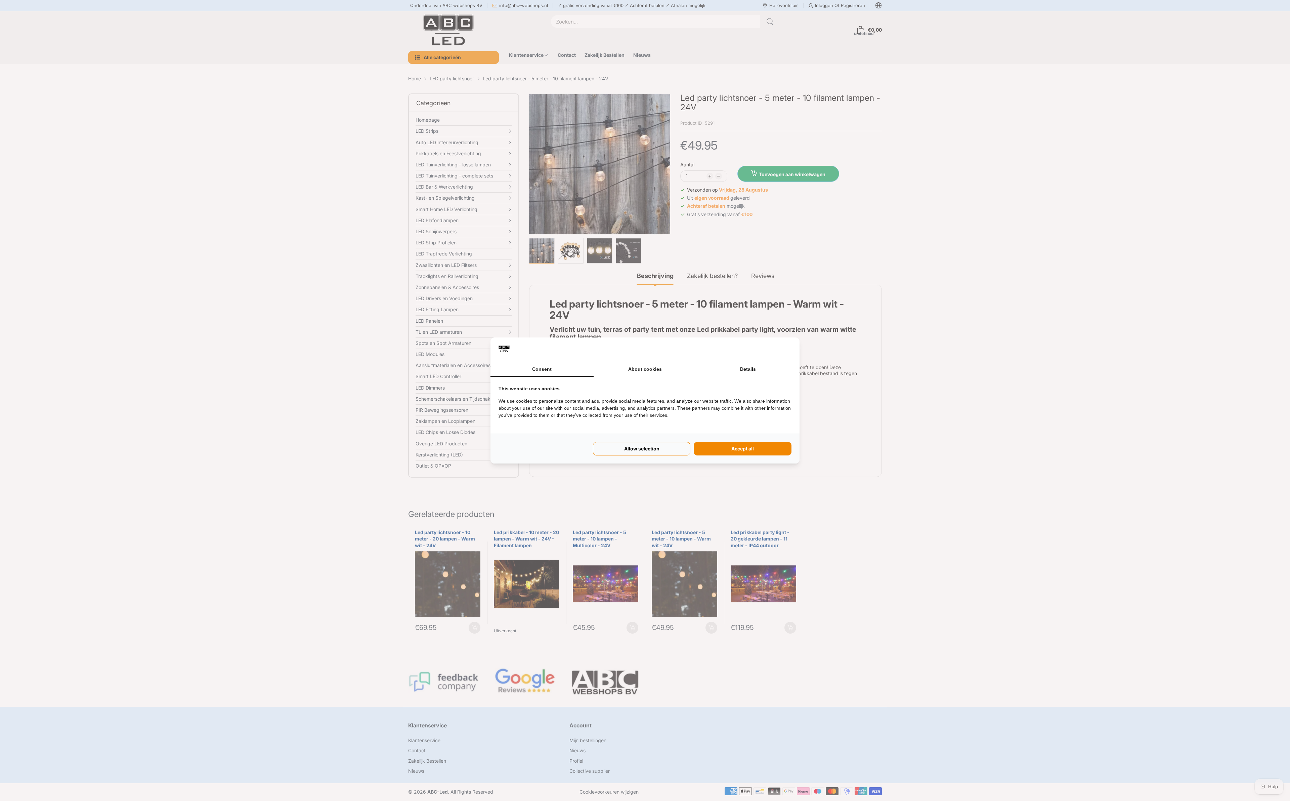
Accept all (742, 448)
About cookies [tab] (645, 369)
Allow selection (641, 448)
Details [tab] (748, 369)
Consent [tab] (542, 369)
